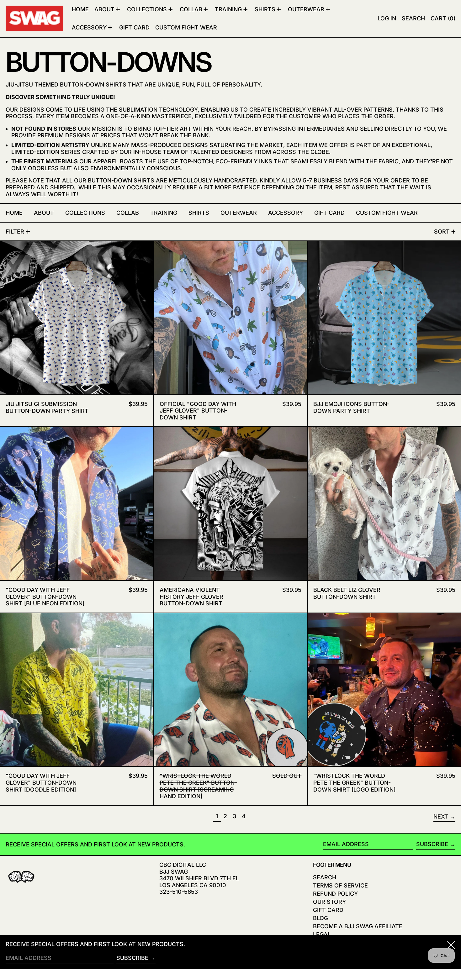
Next (440, 816)
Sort (442, 231)
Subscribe (432, 844)
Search (324, 877)
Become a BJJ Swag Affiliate (357, 926)
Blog (320, 918)
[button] (413, 18)
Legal (322, 934)
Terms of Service (340, 885)
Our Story (329, 901)
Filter (15, 231)
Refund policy (335, 893)
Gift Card (328, 910)
